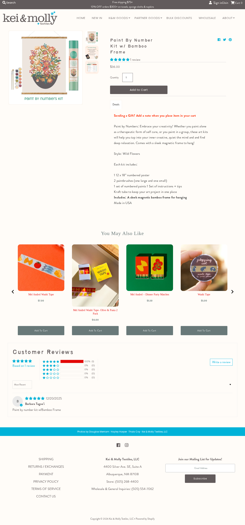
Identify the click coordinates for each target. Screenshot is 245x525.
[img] (35, 398)
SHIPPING (46, 459)
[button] (120, 59)
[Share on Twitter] (225, 40)
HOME (81, 18)
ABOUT (227, 18)
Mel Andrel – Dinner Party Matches (149, 294)
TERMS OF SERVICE (46, 489)
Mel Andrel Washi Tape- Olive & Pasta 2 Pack (95, 312)
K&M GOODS (118, 18)
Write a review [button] (221, 362)
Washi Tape (204, 294)
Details (116, 104)
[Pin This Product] (230, 40)
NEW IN (97, 18)
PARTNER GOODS (147, 18)
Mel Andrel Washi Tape (41, 294)
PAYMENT (46, 474)
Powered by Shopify (145, 519)
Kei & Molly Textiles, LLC (121, 519)
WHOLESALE (207, 18)
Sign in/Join (220, 2)
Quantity (114, 77)
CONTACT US (46, 496)
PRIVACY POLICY (46, 481)
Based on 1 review (23, 365)
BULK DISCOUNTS (179, 18)
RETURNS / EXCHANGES (46, 466)
